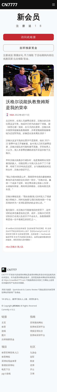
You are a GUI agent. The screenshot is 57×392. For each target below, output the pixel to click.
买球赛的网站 (36, 322)
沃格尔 (13, 246)
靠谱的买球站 (8, 365)
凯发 (32, 360)
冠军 (32, 356)
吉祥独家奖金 (29, 48)
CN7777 (9, 4)
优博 (32, 365)
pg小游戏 (6, 373)
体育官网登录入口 (10, 352)
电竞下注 (6, 369)
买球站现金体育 (9, 360)
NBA (12, 114)
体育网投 (6, 356)
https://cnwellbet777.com (15, 280)
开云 (32, 369)
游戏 (4, 330)
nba (8, 246)
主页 (4, 322)
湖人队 (20, 246)
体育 (4, 326)
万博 (32, 373)
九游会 (33, 352)
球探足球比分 (36, 330)
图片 (4, 335)
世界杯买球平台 (37, 326)
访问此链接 (28, 37)
